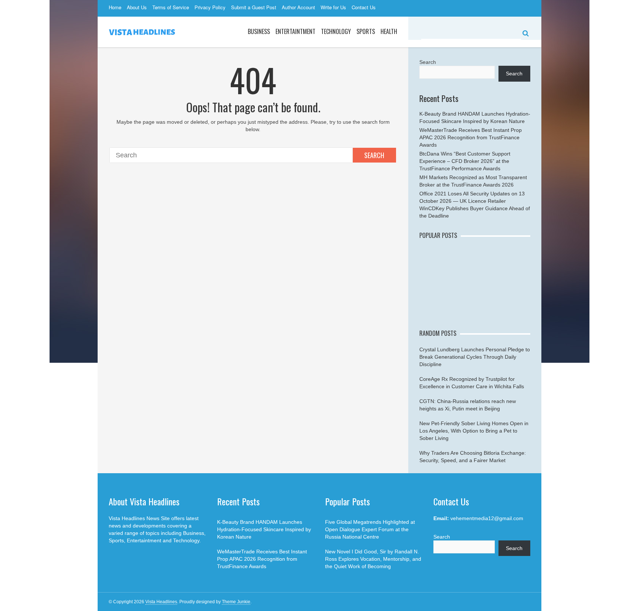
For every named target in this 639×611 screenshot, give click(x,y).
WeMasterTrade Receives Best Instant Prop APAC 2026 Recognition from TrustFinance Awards (470, 137)
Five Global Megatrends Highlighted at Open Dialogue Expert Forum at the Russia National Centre (370, 529)
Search (374, 155)
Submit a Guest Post (253, 7)
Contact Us (364, 7)
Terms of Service (170, 7)
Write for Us (333, 7)
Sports (365, 31)
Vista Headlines (161, 601)
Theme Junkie (236, 601)
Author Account (298, 7)
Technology (336, 31)
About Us (137, 7)
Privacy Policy (210, 7)
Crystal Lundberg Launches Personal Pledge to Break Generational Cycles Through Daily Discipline (474, 357)
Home (115, 7)
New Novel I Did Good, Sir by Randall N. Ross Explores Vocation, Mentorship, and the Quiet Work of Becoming (373, 559)
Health (389, 31)
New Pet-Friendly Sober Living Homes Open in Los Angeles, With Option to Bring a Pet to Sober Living (473, 430)
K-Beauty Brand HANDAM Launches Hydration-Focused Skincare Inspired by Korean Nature (264, 529)
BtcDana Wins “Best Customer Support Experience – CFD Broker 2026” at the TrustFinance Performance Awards (464, 161)
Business (259, 31)
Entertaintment (295, 31)
